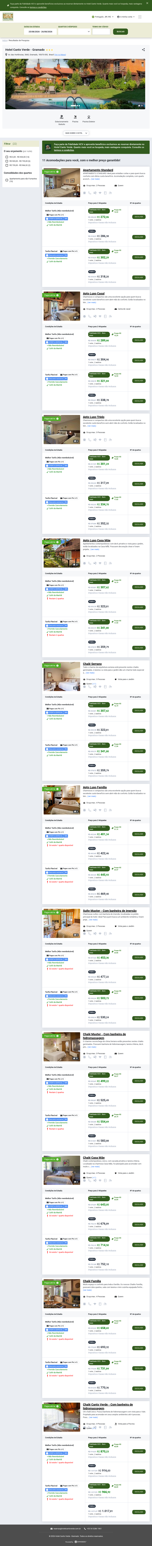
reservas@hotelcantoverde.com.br (67, 1529)
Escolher (139, 217)
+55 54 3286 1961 (94, 1529)
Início (4, 40)
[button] (73, 105)
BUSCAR (120, 31)
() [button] (60, 55)
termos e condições (38, 7)
